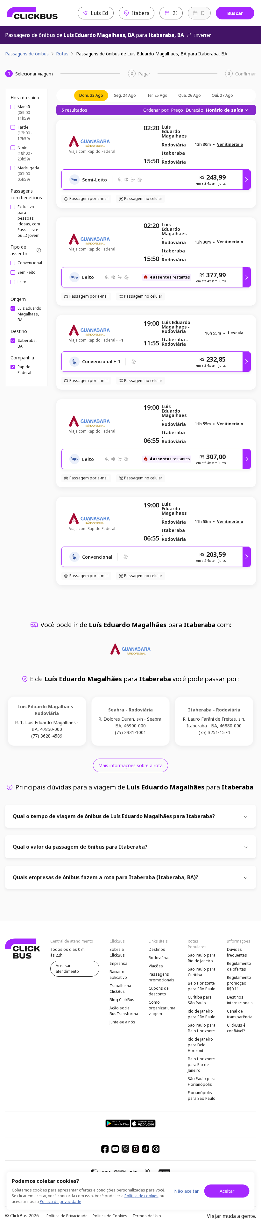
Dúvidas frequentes (237, 952)
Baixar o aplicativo (118, 974)
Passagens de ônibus (27, 54)
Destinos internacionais (240, 1000)
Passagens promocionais (161, 977)
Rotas (62, 54)
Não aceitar (186, 1191)
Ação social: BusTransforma (123, 1010)
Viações (156, 966)
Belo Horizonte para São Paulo (201, 986)
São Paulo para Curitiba (201, 972)
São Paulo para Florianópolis (201, 1081)
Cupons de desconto (159, 991)
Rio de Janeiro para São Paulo (201, 1014)
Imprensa (118, 963)
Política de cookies (141, 1195)
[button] (230, 145)
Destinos (157, 949)
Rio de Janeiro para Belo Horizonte (200, 1044)
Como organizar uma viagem (162, 1008)
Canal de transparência (239, 1014)
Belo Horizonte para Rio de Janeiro (201, 1064)
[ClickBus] (32, 13)
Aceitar (227, 1191)
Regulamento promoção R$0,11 (239, 983)
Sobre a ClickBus (117, 952)
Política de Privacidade (67, 1216)
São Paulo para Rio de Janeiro (201, 958)
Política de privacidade (60, 1201)
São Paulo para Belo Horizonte (201, 1028)
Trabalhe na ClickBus (120, 988)
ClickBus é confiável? (236, 1028)
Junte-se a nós (122, 1022)
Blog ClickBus (121, 999)
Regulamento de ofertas (239, 966)
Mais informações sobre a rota (130, 765)
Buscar (235, 13)
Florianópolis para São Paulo (201, 1095)
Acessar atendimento (67, 968)
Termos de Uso (146, 1216)
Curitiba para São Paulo (200, 1000)
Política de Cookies (110, 1216)
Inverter (202, 35)
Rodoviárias (160, 957)
